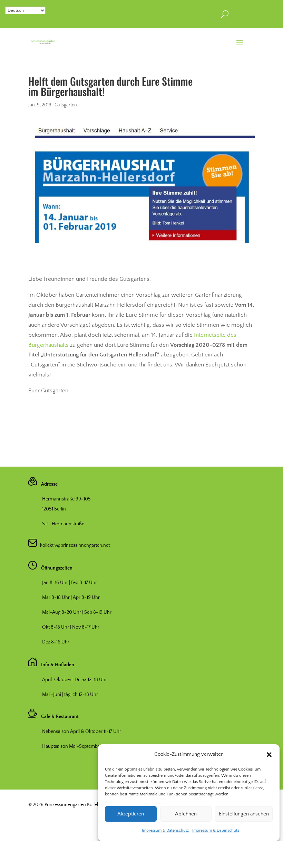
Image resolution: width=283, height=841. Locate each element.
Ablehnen (186, 814)
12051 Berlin (54, 509)
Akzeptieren (130, 814)
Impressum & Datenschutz (165, 830)
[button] (269, 754)
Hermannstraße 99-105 (66, 499)
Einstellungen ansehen (244, 814)
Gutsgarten (66, 105)
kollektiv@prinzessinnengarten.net (73, 545)
